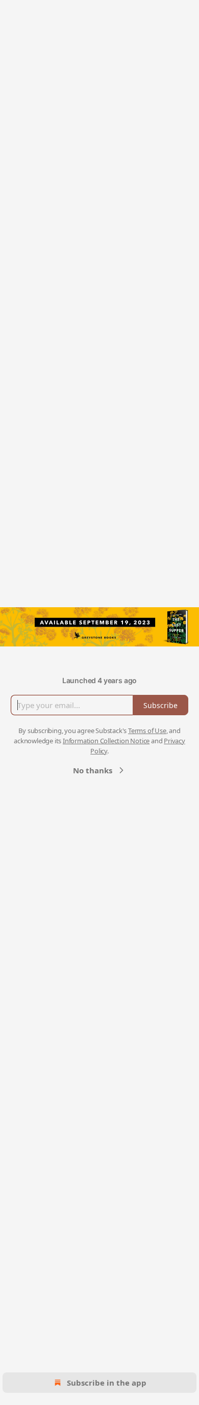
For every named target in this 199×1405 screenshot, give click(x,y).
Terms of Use (147, 730)
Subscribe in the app (106, 1382)
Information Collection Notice (106, 740)
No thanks (92, 770)
